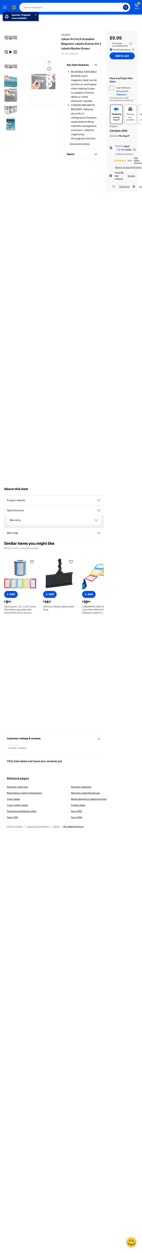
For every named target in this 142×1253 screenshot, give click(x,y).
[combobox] (74, 7)
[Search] (125, 7)
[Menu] (5, 7)
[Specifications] (99, 510)
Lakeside (65, 34)
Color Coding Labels (17, 805)
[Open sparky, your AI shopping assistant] (131, 1242)
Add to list (124, 186)
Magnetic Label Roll (81, 786)
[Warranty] (96, 520)
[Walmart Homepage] (14, 7)
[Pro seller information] (134, 149)
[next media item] (49, 79)
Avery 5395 (12, 817)
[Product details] (99, 500)
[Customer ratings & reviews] (99, 738)
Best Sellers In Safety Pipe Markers (24, 793)
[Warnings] (99, 533)
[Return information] (132, 49)
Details (131, 175)
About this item (16, 489)
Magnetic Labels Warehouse (85, 793)
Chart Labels (13, 799)
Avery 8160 (76, 817)
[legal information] (130, 43)
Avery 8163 (76, 811)
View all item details (80, 143)
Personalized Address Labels (21, 811)
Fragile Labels (78, 805)
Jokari (126, 146)
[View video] (49, 84)
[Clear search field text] (121, 7)
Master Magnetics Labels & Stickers (89, 799)
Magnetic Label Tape (17, 786)
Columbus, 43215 (118, 130)
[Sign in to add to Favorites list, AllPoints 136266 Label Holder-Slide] (71, 561)
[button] (42, 82)
